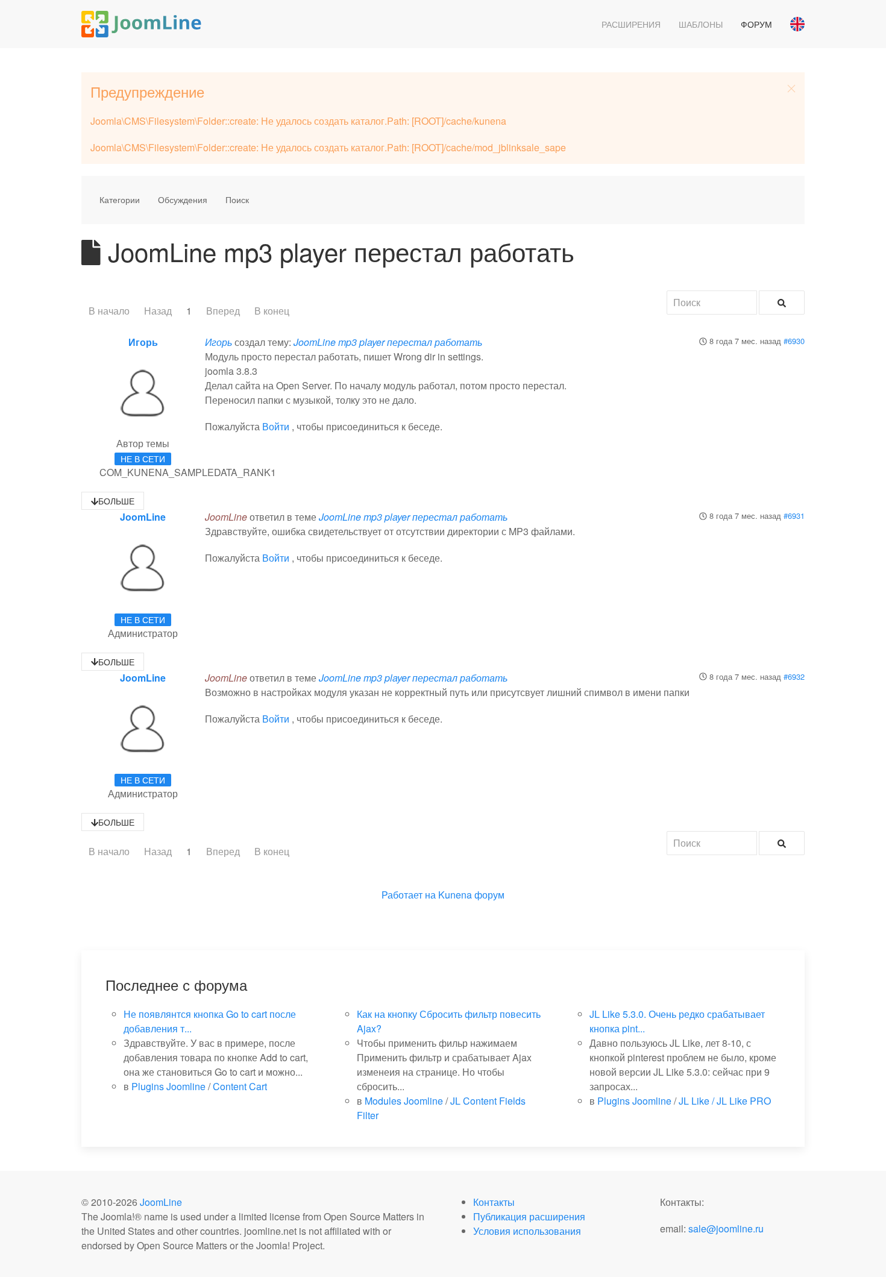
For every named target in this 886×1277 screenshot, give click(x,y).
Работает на (409, 895)
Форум (756, 24)
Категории (119, 199)
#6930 (794, 341)
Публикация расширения (529, 1216)
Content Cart (240, 1086)
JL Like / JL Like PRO (725, 1101)
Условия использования (527, 1231)
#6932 (794, 676)
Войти (275, 426)
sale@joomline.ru (726, 1228)
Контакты (494, 1202)
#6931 (794, 515)
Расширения (631, 24)
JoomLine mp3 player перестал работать (388, 342)
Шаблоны (701, 24)
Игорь (143, 342)
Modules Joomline (404, 1101)
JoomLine (143, 517)
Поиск (237, 199)
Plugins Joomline (168, 1086)
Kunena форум (471, 895)
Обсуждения (182, 199)
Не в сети (143, 459)
